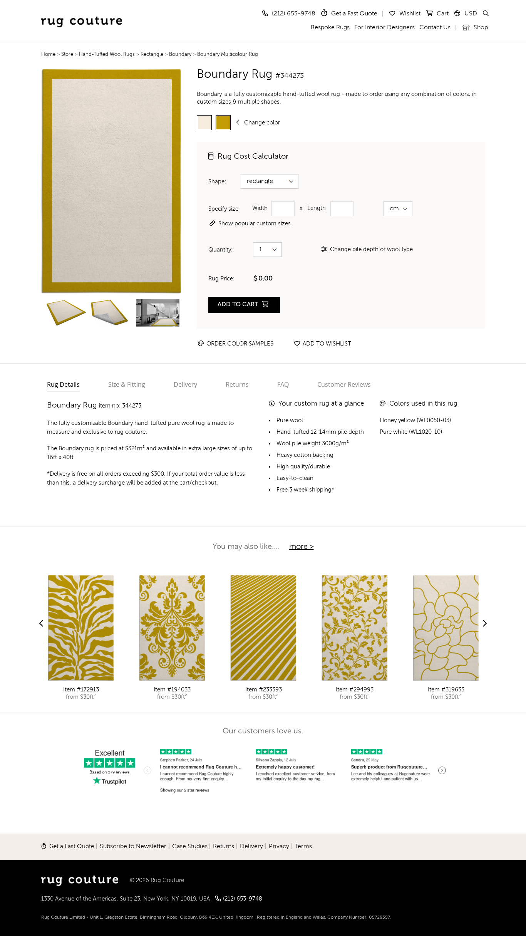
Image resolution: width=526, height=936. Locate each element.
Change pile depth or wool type (371, 249)
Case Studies (190, 847)
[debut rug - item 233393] (263, 628)
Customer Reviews (344, 384)
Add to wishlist (326, 344)
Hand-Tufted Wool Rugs (107, 54)
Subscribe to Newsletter (133, 847)
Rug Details (63, 384)
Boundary (180, 54)
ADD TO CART (239, 305)
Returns (237, 384)
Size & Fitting (126, 384)
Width (260, 208)
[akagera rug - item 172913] (81, 628)
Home (48, 54)
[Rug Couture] (81, 14)
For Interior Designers (384, 28)
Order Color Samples (239, 344)
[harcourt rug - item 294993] (355, 628)
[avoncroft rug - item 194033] (172, 628)
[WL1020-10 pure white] (204, 122)
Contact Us (435, 28)
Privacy (279, 847)
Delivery (185, 384)
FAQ (283, 384)
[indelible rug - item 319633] (446, 628)
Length (316, 208)
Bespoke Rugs (330, 28)
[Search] (485, 14)
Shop (480, 28)
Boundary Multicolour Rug (227, 54)
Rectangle (153, 54)
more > (301, 547)
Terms (303, 847)
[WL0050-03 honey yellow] (223, 122)
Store (68, 54)
